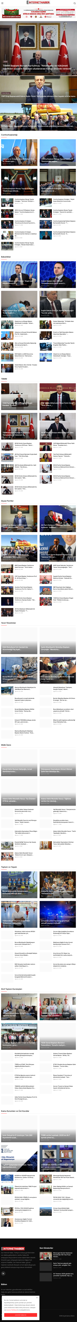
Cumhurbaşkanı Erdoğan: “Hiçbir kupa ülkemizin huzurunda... (63, 200)
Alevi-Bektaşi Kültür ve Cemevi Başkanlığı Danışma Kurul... (63, 1187)
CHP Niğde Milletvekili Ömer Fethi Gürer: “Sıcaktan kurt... (63, 444)
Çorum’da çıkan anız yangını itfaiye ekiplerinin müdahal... (64, 965)
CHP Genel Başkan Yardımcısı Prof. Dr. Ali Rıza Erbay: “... (26, 577)
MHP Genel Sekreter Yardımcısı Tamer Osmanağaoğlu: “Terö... (63, 566)
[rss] (3, 1273)
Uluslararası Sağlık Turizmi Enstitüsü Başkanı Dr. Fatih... (24, 1220)
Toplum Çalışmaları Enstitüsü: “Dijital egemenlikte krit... (17, 1166)
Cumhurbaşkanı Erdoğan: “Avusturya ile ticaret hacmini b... (25, 222)
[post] (38, 48)
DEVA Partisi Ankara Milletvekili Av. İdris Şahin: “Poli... (26, 488)
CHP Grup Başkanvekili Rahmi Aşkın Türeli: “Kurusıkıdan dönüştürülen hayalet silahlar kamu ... (38, 97)
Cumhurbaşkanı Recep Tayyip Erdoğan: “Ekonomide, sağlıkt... (57, 160)
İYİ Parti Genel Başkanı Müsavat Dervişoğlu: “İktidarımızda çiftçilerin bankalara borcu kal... (37, 126)
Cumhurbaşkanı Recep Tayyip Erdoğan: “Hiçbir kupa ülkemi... (18, 190)
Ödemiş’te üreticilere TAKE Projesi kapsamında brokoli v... (26, 1187)
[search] (74, 3)
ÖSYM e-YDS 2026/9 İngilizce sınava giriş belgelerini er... (24, 1209)
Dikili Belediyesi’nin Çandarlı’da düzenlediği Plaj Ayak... (15, 648)
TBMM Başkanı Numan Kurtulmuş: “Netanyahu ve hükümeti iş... (16, 434)
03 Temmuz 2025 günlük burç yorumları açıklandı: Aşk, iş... (63, 1274)
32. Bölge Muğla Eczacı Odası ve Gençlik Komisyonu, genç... (19, 1044)
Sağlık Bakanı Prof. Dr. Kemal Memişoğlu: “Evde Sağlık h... (19, 312)
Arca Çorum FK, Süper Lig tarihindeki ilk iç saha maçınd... (63, 954)
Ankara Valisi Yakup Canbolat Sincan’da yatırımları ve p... (24, 810)
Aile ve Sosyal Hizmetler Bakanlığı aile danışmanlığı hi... (25, 344)
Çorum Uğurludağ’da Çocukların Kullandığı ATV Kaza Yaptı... (63, 932)
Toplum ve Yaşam (9, 867)
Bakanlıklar (6, 257)
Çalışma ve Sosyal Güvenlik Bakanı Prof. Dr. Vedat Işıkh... (19, 160)
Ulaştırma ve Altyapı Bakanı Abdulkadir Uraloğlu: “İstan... (62, 355)
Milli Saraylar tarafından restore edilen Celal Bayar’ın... (25, 965)
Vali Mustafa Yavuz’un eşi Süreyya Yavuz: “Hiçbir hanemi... (25, 821)
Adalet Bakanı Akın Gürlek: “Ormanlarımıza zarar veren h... (53, 282)
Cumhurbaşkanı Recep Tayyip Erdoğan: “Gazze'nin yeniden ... (63, 211)
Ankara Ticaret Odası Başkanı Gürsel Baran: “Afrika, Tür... (62, 1054)
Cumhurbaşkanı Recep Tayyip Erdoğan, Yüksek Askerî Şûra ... (25, 243)
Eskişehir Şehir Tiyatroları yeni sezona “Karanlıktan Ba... (56, 892)
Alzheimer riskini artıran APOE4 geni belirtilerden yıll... (25, 932)
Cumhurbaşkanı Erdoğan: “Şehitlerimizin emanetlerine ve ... (57, 190)
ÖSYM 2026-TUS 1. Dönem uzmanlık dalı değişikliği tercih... (63, 1198)
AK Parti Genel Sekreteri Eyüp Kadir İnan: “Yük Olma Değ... (26, 455)
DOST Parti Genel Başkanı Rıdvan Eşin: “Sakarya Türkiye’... (56, 556)
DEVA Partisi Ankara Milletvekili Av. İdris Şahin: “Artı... (57, 434)
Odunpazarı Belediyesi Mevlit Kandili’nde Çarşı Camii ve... (57, 678)
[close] (36, 1298)
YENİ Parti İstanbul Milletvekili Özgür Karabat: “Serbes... (17, 404)
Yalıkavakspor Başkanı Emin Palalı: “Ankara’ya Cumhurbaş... (16, 922)
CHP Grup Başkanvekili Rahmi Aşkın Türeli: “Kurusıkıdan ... (17, 526)
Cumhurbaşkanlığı (9, 135)
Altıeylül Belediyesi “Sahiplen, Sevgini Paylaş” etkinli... (62, 688)
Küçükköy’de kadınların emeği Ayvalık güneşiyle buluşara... (24, 1054)
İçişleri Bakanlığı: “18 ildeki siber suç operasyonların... (63, 322)
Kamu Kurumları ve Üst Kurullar (15, 1111)
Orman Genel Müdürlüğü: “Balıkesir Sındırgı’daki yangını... (63, 1209)
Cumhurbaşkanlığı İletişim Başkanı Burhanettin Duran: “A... (64, 233)
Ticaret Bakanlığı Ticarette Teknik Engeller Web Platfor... (63, 344)
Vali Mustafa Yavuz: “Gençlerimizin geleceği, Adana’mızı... (64, 810)
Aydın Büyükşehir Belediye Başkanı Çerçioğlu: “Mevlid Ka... (55, 648)
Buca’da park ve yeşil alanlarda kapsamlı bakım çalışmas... (24, 699)
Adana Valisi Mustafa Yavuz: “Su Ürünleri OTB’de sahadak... (19, 800)
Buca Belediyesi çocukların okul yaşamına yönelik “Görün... (63, 710)
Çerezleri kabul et (20, 1315)
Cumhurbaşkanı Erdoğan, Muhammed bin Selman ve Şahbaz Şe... (26, 233)
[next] (74, 48)
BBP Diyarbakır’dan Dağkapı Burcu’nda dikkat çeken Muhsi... (63, 588)
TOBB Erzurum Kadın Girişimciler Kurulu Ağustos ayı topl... (19, 1014)
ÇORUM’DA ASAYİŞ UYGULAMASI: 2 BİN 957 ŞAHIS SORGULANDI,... (57, 1166)
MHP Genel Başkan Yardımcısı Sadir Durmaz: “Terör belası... (24, 566)
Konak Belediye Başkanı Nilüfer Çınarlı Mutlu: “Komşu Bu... (24, 710)
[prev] (3, 48)
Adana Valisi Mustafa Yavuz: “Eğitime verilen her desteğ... (56, 800)
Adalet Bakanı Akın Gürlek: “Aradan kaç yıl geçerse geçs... (26, 366)
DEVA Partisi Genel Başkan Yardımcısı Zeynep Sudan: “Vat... (25, 599)
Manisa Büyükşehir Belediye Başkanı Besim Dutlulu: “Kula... (24, 732)
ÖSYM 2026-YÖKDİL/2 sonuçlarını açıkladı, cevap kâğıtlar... (26, 1198)
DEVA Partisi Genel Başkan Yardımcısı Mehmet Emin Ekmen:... (64, 466)
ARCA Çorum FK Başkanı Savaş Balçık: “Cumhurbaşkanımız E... (25, 211)
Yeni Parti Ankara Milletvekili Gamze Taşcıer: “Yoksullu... (62, 455)
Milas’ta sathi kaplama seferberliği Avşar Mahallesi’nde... (64, 721)
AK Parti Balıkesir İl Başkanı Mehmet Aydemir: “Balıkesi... (55, 526)
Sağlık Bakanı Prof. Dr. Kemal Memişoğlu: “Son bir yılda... (57, 312)
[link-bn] (38, 13)
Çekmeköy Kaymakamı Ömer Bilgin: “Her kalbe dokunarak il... (26, 832)
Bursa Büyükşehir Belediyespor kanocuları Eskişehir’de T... (25, 943)
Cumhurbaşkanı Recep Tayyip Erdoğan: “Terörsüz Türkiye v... (25, 200)
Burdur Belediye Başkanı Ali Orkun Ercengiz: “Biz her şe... (64, 699)
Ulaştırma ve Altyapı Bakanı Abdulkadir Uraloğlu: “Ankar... (24, 322)
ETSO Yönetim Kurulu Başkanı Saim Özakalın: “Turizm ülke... (64, 1065)
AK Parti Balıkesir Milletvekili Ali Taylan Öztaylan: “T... (25, 610)
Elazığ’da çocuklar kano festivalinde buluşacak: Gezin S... (63, 821)
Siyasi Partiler (7, 501)
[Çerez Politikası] (12, 1310)
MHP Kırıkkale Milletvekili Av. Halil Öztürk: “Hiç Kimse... (25, 466)
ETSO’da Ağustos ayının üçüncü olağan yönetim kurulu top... (25, 1076)
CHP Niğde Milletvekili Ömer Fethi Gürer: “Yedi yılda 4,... (57, 404)
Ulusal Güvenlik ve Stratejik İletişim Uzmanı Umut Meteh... (26, 954)
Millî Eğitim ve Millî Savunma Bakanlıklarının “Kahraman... (24, 355)
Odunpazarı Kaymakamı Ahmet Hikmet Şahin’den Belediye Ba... (56, 770)
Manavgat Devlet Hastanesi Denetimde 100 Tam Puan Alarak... (64, 1176)
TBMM (4, 379)
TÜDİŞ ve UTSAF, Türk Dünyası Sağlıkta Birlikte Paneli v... (24, 1065)
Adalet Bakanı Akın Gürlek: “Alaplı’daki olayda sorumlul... (18, 282)
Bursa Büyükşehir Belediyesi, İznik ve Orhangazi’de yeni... (18, 678)
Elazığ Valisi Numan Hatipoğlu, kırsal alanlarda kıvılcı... (17, 770)
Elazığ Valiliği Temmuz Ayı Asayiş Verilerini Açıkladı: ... (25, 843)
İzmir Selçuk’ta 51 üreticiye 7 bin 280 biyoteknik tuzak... (17, 1136)
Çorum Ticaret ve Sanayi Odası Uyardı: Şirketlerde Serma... (63, 1087)
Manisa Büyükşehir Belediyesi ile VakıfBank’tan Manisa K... (25, 688)
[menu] (2, 3)
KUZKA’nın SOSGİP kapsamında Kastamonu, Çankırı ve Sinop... (25, 1176)
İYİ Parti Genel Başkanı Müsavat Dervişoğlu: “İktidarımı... (15, 556)
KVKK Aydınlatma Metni (66, 1316)
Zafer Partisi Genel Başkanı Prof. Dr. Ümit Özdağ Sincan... (26, 1098)
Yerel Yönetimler (8, 623)
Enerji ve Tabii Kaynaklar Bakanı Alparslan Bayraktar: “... (63, 333)
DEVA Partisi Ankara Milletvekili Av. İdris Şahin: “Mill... (26, 477)
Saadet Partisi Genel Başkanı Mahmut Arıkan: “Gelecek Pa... (62, 577)
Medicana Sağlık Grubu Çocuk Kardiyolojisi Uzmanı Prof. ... (63, 943)
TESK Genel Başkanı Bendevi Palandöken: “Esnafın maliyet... (53, 1044)
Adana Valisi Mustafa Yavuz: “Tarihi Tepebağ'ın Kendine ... (64, 832)
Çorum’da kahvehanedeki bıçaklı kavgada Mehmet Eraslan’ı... (25, 976)
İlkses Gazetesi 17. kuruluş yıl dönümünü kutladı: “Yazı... (62, 1076)
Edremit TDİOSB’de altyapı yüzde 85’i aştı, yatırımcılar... (25, 721)
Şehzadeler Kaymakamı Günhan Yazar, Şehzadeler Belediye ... (63, 843)
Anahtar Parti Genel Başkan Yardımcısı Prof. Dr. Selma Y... (24, 588)
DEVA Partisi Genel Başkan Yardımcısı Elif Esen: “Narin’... (24, 444)
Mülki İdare (6, 745)
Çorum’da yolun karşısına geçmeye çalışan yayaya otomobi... (55, 922)
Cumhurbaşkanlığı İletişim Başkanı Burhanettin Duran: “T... (64, 222)
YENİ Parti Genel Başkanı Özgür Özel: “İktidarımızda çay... (63, 599)
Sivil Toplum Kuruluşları (11, 989)
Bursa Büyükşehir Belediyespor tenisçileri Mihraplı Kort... (15, 892)
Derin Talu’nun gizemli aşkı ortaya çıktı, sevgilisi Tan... (62, 1264)
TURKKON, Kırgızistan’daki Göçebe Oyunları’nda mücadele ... (55, 1014)
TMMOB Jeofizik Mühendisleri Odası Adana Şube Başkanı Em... (25, 1087)
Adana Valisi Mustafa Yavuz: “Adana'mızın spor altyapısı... (24, 854)
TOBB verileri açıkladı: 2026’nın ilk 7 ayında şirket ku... (55, 1136)
